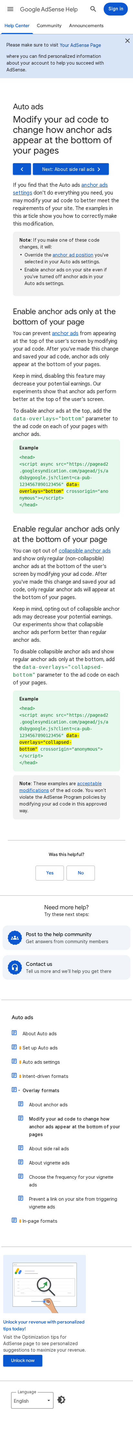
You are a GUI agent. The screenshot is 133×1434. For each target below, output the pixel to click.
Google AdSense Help (49, 9)
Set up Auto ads (40, 1048)
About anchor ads (48, 1105)
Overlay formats (41, 1090)
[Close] (127, 41)
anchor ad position (73, 255)
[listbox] (32, 1400)
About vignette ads (49, 1163)
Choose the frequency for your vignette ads (71, 1181)
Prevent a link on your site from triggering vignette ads (73, 1203)
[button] (10, 9)
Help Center (17, 25)
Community (49, 25)
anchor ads (65, 333)
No (81, 873)
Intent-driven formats (45, 1076)
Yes (50, 873)
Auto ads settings (41, 1062)
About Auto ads (39, 1034)
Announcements (86, 25)
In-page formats (40, 1221)
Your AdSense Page (80, 45)
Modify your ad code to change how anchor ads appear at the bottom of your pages (74, 1126)
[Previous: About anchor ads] (22, 169)
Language (27, 1391)
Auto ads (22, 1017)
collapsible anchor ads (85, 551)
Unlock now (23, 1360)
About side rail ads (49, 1149)
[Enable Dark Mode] (61, 1400)
